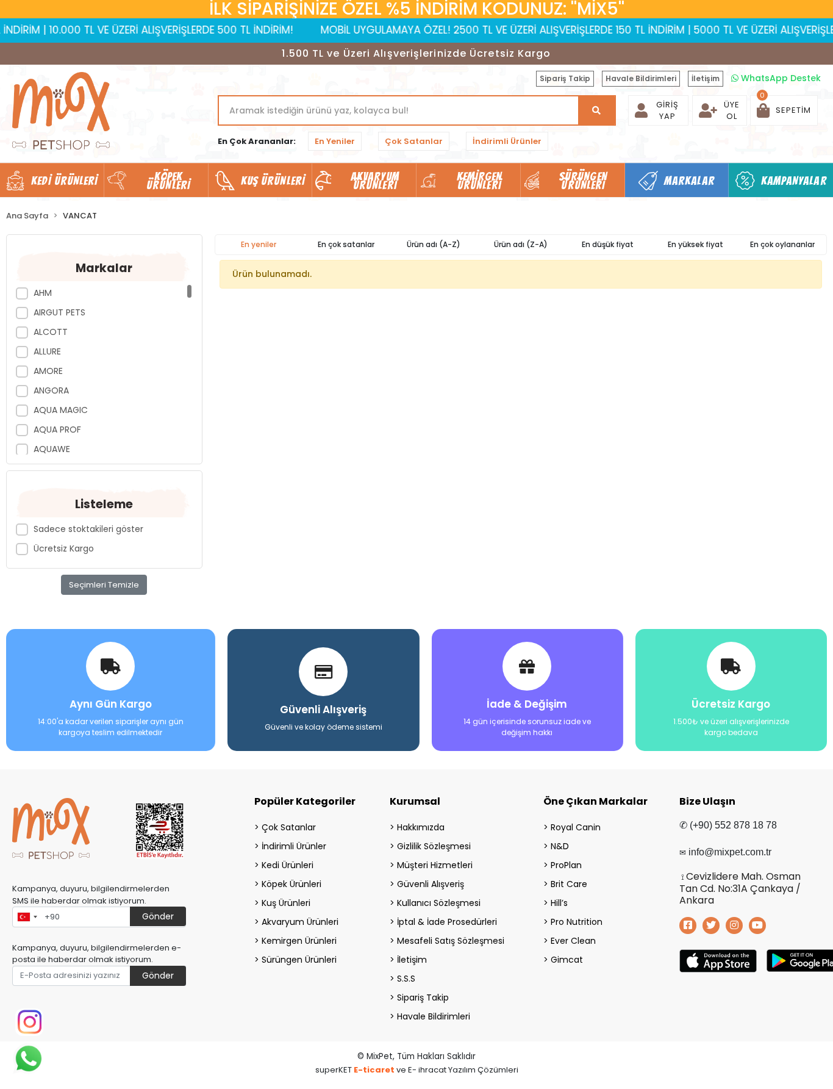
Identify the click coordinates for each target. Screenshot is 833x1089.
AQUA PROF (57, 429)
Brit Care (569, 884)
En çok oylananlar (782, 244)
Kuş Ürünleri (286, 903)
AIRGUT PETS (59, 312)
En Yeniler (335, 141)
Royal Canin (576, 827)
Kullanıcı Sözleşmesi (439, 903)
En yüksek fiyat (695, 244)
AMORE (48, 371)
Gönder (158, 916)
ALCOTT (51, 332)
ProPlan (566, 865)
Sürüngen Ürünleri (299, 960)
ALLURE (47, 351)
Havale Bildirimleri (641, 78)
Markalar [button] (689, 180)
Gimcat (567, 960)
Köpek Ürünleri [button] (168, 180)
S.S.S (406, 978)
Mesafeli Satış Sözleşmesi (450, 941)
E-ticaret (374, 1070)
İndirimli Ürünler (507, 141)
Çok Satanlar (414, 141)
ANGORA (51, 390)
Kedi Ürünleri (287, 865)
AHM (43, 293)
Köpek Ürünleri (291, 884)
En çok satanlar (346, 244)
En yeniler (258, 244)
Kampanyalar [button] (794, 180)
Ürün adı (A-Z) (433, 244)
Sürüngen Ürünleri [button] (583, 180)
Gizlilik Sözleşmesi (434, 846)
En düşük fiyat (608, 244)
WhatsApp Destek (779, 78)
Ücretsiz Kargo (64, 548)
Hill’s (559, 903)
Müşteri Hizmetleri (435, 865)
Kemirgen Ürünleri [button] (479, 180)
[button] (784, 110)
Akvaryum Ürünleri (300, 922)
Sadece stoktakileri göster (88, 529)
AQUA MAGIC (61, 410)
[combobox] (27, 917)
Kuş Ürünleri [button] (273, 180)
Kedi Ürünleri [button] (64, 180)
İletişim (706, 78)
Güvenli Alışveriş (430, 884)
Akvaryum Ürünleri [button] (375, 180)
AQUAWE (52, 449)
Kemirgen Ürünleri (299, 941)
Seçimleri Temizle (104, 585)
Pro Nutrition (576, 922)
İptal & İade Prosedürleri (447, 922)
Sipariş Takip (565, 78)
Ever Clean (573, 941)
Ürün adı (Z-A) (521, 244)
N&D (560, 846)
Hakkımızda (421, 827)
